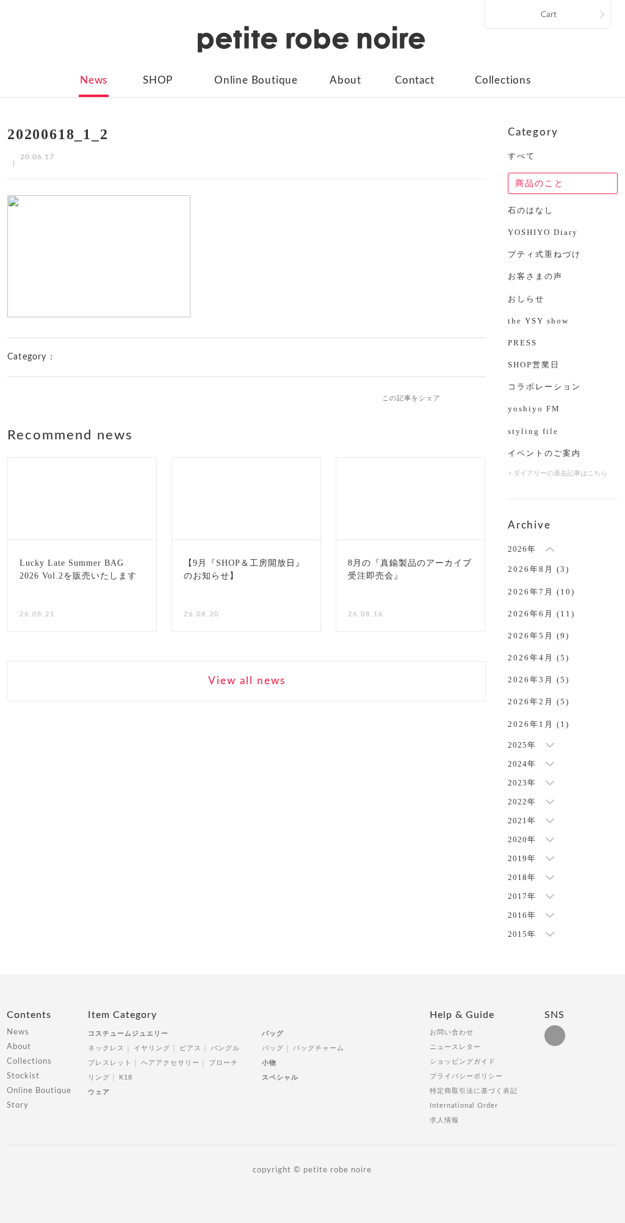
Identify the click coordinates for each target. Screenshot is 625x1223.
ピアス (190, 1048)
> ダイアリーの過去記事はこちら (557, 473)
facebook (460, 397)
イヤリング (152, 1048)
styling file (533, 431)
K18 (125, 1077)
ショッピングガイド (463, 1061)
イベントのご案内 (544, 453)
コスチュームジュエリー (128, 1033)
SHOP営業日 (534, 364)
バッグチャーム (318, 1048)
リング (99, 1077)
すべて (521, 156)
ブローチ (223, 1062)
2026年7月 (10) (541, 591)
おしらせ (526, 298)
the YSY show (538, 320)
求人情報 (444, 1120)
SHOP (158, 80)
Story (18, 1105)
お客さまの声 (535, 276)
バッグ (273, 1033)
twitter (480, 397)
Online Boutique (256, 80)
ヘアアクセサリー (170, 1062)
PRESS (522, 342)
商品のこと (539, 183)
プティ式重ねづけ (544, 254)
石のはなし (531, 210)
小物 (269, 1062)
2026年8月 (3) (538, 569)
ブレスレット (110, 1062)
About (345, 80)
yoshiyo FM (534, 408)
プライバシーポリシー (466, 1076)
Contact (415, 80)
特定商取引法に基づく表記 (474, 1091)
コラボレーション (544, 386)
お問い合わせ (452, 1032)
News (93, 80)
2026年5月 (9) (538, 635)
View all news (247, 681)
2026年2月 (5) (538, 701)
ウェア (99, 1092)
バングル (225, 1048)
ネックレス (106, 1048)
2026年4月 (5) (538, 657)
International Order (464, 1105)
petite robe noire (311, 39)
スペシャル (280, 1077)
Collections (503, 80)
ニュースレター (455, 1047)
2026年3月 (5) (538, 679)
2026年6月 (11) (541, 613)
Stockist (23, 1076)
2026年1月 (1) (538, 724)
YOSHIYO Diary (543, 232)
